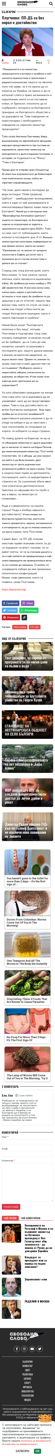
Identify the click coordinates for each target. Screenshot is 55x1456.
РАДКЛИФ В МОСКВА (37, 1301)
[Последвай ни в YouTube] (32, 1349)
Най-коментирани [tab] (30, 1218)
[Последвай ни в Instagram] (24, 1349)
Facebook (12, 603)
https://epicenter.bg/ (14, 589)
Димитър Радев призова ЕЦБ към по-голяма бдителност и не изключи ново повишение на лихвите (26, 830)
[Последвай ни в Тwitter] (40, 1349)
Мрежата (27, 1387)
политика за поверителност (21, 1444)
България (8, 11)
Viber (29, 603)
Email (5, 1149)
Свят (27, 1370)
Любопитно (27, 1391)
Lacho (5, 62)
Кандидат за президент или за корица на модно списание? (36, 1262)
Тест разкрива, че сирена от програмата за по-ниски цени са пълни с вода (26, 662)
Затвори (22, 1451)
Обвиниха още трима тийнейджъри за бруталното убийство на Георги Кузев (25, 696)
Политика (27, 1374)
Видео (27, 1400)
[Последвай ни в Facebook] (17, 1349)
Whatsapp (30, 610)
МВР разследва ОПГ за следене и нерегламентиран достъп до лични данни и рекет (25, 796)
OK (37, 1451)
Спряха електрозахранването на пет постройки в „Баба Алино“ (26, 764)
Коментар (8, 1160)
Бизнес (27, 1378)
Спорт (27, 1383)
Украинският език (36, 1279)
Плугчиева (20, 627)
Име (5, 1137)
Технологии (27, 1395)
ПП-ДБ (34, 627)
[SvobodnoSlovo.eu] (27, 1337)
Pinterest (12, 617)
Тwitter (11, 610)
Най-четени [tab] (10, 1218)
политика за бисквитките (36, 1441)
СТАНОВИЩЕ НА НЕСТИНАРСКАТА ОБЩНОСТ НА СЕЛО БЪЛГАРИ (26, 730)
